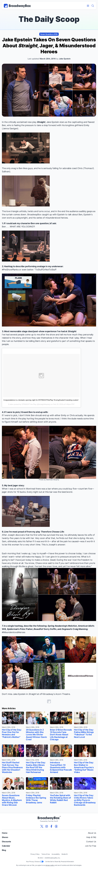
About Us (92, 833)
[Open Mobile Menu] (88, 5)
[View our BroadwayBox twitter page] (41, 826)
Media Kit (65, 854)
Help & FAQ (91, 837)
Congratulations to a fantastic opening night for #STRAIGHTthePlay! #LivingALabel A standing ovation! (41, 400)
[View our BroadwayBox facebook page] (51, 826)
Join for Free (90, 846)
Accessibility (56, 854)
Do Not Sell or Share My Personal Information (59, 861)
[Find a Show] (92, 5)
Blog (4, 850)
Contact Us (91, 841)
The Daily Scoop (49, 19)
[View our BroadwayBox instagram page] (46, 826)
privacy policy (50, 865)
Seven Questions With (49, 34)
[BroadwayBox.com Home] (17, 6)
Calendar (6, 846)
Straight (41, 122)
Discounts (6, 841)
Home (4, 833)
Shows (5, 837)
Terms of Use (45, 854)
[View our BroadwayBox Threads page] (56, 826)
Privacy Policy (35, 854)
